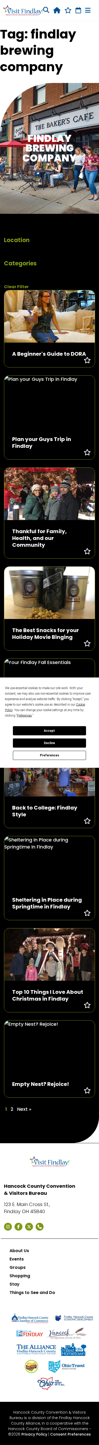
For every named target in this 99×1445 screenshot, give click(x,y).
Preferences (49, 755)
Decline (49, 743)
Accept (49, 731)
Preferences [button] (24, 715)
